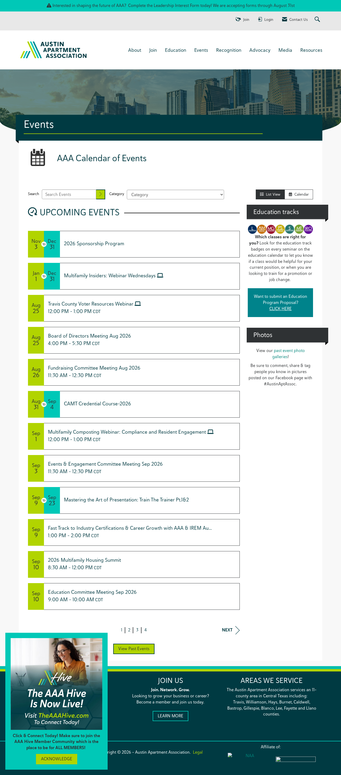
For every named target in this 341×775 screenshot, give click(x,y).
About (134, 50)
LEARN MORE (170, 716)
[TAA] (296, 763)
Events (201, 50)
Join (153, 50)
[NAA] (248, 762)
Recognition (228, 50)
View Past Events (133, 648)
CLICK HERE (280, 308)
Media (285, 50)
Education (175, 50)
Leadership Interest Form (176, 5)
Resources (311, 50)
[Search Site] (318, 19)
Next (227, 630)
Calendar (300, 194)
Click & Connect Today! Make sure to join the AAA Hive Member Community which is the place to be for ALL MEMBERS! (56, 742)
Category (116, 193)
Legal (198, 752)
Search (33, 193)
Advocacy (259, 50)
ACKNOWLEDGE (56, 759)
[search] (100, 194)
